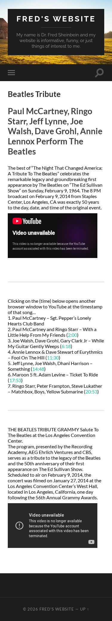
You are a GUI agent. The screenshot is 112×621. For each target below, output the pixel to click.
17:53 (15, 380)
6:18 (66, 346)
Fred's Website (56, 18)
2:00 (72, 335)
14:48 (38, 369)
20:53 (91, 391)
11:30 (53, 357)
